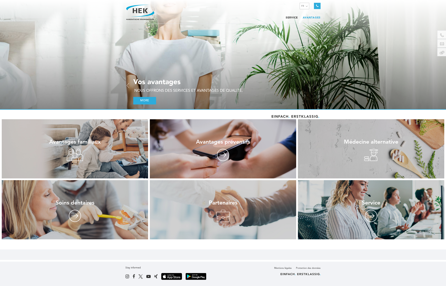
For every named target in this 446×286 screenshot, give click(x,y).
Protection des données (308, 268)
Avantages (312, 18)
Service (292, 18)
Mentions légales (283, 268)
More (144, 100)
